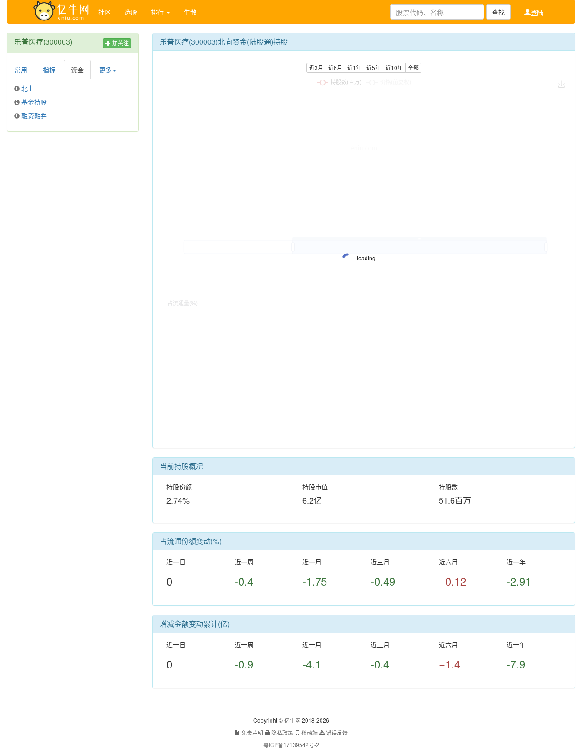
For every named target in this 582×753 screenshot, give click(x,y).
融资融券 (34, 115)
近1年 (354, 67)
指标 (49, 69)
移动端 (309, 732)
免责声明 (251, 732)
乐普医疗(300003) (43, 41)
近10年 (394, 67)
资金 (77, 69)
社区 (104, 11)
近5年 (373, 67)
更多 (105, 69)
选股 (131, 11)
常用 (21, 69)
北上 (27, 88)
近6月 (335, 67)
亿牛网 (292, 720)
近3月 (316, 67)
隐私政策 (281, 732)
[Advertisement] (73, 277)
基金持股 (34, 101)
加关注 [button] (120, 43)
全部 (413, 67)
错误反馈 (336, 732)
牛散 (190, 11)
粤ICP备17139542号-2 (291, 744)
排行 (158, 11)
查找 (498, 11)
